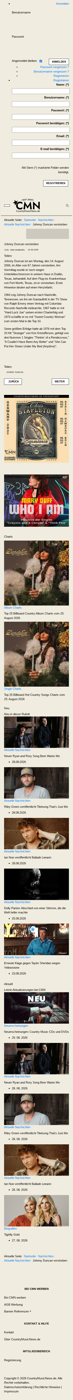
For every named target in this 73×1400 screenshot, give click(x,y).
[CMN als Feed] (63, 234)
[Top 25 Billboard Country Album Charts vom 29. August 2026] (36, 572)
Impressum (11, 1391)
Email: (60, 136)
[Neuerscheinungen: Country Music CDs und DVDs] (36, 1007)
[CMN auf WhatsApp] (47, 234)
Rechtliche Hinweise (47, 1387)
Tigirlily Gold (11, 1234)
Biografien (10, 1228)
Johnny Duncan (14, 372)
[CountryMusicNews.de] (28, 205)
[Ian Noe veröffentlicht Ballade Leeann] (36, 833)
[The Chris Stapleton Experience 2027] (36, 430)
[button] (17, 1311)
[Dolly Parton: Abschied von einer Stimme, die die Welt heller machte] (36, 884)
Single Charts (12, 688)
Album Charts (13, 607)
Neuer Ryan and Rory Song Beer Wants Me (32, 756)
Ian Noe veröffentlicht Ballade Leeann (27, 857)
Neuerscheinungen (16, 1025)
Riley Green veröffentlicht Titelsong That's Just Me (36, 806)
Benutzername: (54, 97)
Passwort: (58, 110)
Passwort (18, 36)
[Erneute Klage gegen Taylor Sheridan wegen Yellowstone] (36, 939)
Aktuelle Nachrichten (17, 750)
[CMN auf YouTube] (55, 234)
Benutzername (21, 12)
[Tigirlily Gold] (36, 1210)
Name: (60, 84)
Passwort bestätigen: (50, 123)
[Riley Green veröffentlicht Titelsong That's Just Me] (36, 782)
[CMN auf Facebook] (32, 234)
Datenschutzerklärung (18, 1387)
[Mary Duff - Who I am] (36, 500)
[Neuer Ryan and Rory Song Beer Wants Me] (36, 731)
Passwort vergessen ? (54, 67)
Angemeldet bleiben (24, 60)
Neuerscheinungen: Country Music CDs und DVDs (36, 1031)
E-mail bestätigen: (52, 149)
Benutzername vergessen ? (51, 71)
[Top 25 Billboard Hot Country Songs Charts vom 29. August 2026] (36, 654)
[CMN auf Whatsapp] (49, 1270)
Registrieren (61, 75)
